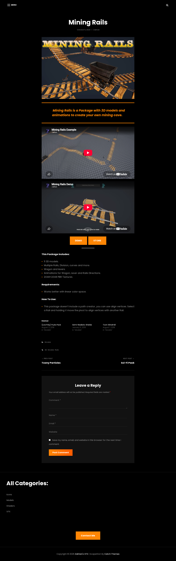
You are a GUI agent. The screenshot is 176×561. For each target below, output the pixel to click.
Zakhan (96, 29)
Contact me (88, 535)
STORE (97, 240)
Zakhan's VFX (81, 553)
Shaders (10, 505)
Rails (57, 350)
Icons (9, 494)
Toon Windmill (109, 325)
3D (46, 350)
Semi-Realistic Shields (82, 325)
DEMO (78, 240)
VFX (8, 511)
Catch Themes (111, 553)
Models (48, 342)
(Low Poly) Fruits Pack (51, 325)
